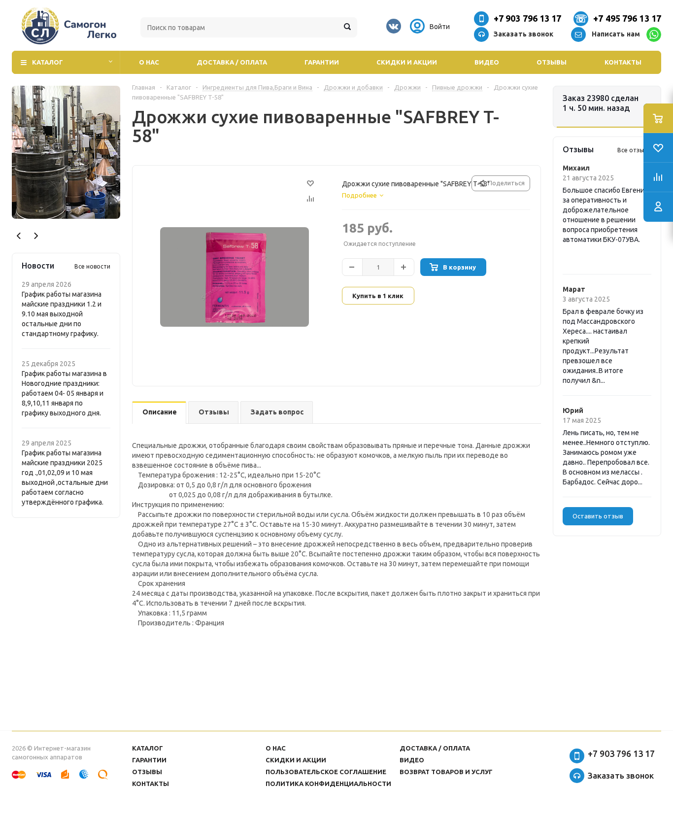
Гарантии (321, 62)
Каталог (47, 62)
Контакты (623, 62)
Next (36, 236)
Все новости (92, 266)
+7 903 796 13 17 (528, 18)
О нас (149, 62)
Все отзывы (634, 150)
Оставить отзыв (597, 515)
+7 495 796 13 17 (627, 18)
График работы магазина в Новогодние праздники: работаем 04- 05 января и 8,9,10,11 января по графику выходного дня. (64, 393)
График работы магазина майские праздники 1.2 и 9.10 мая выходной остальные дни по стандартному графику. (61, 314)
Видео (486, 62)
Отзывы (552, 62)
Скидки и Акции (406, 62)
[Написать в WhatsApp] (653, 34)
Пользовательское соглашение (326, 771)
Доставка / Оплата (232, 62)
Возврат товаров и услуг (446, 771)
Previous (19, 236)
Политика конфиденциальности (328, 783)
